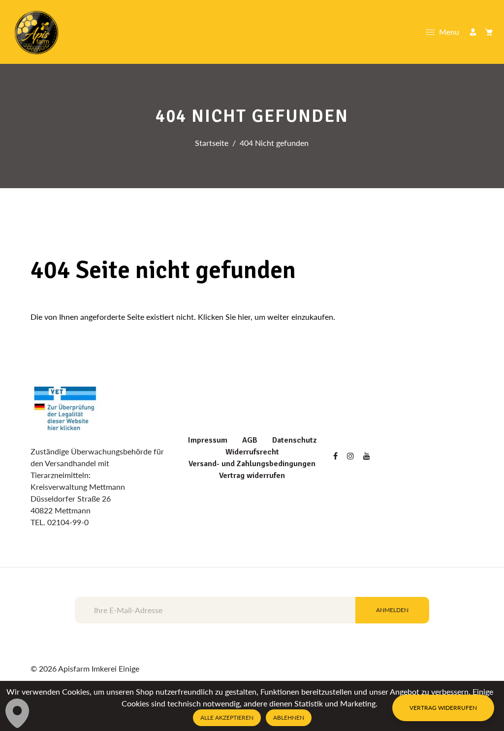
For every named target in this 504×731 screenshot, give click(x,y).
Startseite (211, 142)
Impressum (207, 440)
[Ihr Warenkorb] (488, 32)
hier (244, 316)
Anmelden (392, 610)
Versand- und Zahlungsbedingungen (252, 464)
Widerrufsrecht (252, 452)
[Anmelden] (473, 32)
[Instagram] (351, 455)
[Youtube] (367, 455)
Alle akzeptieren (226, 717)
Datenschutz (294, 440)
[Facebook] (336, 455)
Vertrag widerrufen (252, 475)
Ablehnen (288, 717)
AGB (249, 440)
